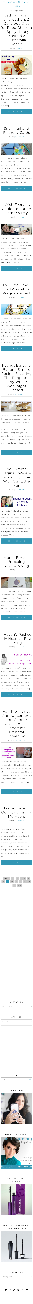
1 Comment (20, 48)
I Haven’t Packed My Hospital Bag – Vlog (16, 638)
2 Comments (19, 490)
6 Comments (19, 137)
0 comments (19, 570)
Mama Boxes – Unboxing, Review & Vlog (16, 561)
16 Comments (20, 394)
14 (20, 882)
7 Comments (19, 217)
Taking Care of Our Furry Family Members (16, 812)
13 (16, 882)
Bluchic (16, 1300)
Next (19, 885)
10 (3, 882)
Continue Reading (16, 112)
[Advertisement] (16, 908)
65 (14, 885)
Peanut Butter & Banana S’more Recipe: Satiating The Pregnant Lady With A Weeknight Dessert (16, 377)
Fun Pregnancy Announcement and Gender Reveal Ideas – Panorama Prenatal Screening (16, 723)
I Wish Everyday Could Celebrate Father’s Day (16, 209)
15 (25, 882)
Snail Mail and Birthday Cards (16, 130)
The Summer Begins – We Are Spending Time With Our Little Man (16, 477)
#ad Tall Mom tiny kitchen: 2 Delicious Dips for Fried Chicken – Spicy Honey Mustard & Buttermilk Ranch (16, 29)
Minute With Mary (16, 1297)
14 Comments (20, 740)
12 (12, 882)
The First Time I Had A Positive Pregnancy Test (16, 289)
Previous (6, 878)
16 (29, 882)
